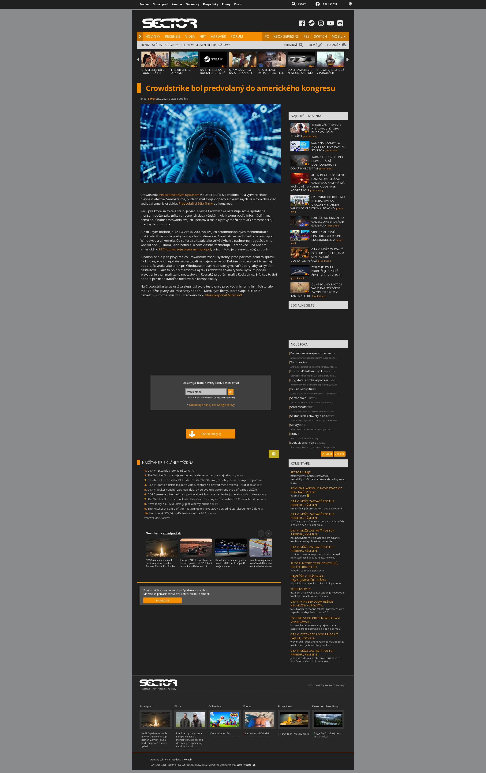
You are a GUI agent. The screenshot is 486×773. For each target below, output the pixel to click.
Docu (237, 4)
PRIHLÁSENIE (330, 4)
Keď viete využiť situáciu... (258, 733)
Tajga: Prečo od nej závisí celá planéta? (327, 735)
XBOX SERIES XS (286, 36)
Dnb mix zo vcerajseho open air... (311, 353)
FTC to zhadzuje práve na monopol (185, 249)
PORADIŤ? (333, 45)
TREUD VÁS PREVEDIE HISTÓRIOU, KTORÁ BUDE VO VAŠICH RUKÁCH (315, 130)
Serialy (294, 425)
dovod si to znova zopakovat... (308, 570)
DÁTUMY (224, 45)
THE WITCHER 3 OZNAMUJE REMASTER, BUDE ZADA (182, 74)
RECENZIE (173, 36)
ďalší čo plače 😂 (299, 495)
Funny (226, 4)
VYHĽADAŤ (290, 45)
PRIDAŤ (312, 45)
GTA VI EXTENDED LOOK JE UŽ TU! (153, 71)
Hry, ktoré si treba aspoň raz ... (310, 380)
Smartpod (160, 4)
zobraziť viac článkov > (158, 518)
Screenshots (298, 407)
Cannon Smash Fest (220, 733)
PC (267, 36)
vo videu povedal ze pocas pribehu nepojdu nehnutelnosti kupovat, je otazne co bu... (315, 555)
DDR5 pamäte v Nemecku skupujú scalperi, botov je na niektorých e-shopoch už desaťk (207, 494)
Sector (144, 4)
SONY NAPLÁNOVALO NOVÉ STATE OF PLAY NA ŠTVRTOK (328, 146)
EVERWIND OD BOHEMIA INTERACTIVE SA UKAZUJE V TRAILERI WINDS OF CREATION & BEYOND (317, 202)
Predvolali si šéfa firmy (196, 203)
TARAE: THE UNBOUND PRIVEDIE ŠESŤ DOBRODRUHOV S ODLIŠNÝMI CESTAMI (316, 162)
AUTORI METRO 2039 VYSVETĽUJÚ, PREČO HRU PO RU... (314, 565)
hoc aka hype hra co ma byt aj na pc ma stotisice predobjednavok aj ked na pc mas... (316, 627)
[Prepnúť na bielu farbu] (350, 4)
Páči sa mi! (211, 434)
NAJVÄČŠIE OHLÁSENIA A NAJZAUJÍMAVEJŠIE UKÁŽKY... (309, 578)
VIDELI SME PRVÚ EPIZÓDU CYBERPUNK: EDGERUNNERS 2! (326, 236)
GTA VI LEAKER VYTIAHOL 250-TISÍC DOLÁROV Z (271, 73)
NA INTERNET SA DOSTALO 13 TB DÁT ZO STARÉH (213, 73)
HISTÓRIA (156, 45)
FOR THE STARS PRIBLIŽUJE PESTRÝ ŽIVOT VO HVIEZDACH (326, 271)
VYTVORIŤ (327, 454)
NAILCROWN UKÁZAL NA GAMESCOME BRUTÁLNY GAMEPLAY (328, 221)
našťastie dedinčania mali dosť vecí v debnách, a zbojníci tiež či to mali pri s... (317, 523)
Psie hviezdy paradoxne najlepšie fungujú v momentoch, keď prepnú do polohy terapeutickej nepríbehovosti (189, 740)
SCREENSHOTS (300, 589)
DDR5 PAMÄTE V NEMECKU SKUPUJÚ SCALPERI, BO (300, 73)
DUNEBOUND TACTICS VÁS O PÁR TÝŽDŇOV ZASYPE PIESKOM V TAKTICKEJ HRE (316, 290)
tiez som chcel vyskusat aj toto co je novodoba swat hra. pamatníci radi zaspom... (317, 594)
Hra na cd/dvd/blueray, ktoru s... (311, 371)
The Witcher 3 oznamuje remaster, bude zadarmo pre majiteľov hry (195, 475)
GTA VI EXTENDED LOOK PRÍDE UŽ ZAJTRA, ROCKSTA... (314, 636)
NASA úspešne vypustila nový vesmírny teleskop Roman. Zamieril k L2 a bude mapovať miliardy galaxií (154, 740)
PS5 (306, 36)
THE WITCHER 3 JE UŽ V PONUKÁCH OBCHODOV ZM (330, 73)
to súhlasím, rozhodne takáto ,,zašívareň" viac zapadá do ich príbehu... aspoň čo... (317, 610)
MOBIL (337, 36)
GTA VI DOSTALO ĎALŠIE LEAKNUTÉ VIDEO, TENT (240, 73)
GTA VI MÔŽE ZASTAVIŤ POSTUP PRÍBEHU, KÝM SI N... (312, 503)
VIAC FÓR (340, 454)
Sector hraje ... (299, 398)
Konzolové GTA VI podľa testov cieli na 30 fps (182, 513)
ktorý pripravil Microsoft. (224, 295)
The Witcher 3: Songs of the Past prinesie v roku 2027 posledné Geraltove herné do (205, 508)
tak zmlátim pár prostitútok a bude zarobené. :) (317, 508)
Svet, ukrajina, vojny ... (304, 442)
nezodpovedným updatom (179, 194)
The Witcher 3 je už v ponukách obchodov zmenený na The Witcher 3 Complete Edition (207, 499)
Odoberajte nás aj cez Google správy (212, 405)
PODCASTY (171, 45)
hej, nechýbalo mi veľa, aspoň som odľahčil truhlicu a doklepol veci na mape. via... (315, 539)
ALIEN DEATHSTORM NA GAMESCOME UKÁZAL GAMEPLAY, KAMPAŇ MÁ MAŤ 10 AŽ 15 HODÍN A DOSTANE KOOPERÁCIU (317, 182)
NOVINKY (152, 36)
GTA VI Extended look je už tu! (171, 470)
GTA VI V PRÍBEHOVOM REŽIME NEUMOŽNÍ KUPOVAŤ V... (311, 603)
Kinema (176, 4)
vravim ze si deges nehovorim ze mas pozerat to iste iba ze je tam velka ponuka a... (317, 643)
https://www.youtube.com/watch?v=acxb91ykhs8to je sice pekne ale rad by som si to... (317, 479)
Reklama (176, 759)
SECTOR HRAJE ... (301, 472)
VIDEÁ (190, 36)
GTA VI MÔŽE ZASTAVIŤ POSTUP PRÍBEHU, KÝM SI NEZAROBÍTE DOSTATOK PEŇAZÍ (317, 254)
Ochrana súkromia (160, 759)
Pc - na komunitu (301, 389)
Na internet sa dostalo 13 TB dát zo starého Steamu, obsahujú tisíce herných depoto (206, 480)
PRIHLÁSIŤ (162, 600)
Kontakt (188, 759)
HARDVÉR (218, 36)
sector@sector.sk (246, 764)
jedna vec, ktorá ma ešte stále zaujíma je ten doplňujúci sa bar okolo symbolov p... (316, 659)
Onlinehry (192, 4)
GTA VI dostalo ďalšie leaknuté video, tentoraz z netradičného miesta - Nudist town (205, 485)
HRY (203, 36)
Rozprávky (210, 4)
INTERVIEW (187, 45)
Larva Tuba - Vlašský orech (294, 734)
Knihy (293, 433)
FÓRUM (237, 36)
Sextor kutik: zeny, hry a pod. (309, 416)
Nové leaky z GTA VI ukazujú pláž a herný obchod (183, 504)
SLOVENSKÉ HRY (206, 45)
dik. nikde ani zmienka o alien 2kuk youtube (315, 583)
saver (151, 98)
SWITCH (320, 36)
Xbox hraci (297, 362)
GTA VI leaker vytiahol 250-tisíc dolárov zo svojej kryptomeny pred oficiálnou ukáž (204, 489)
